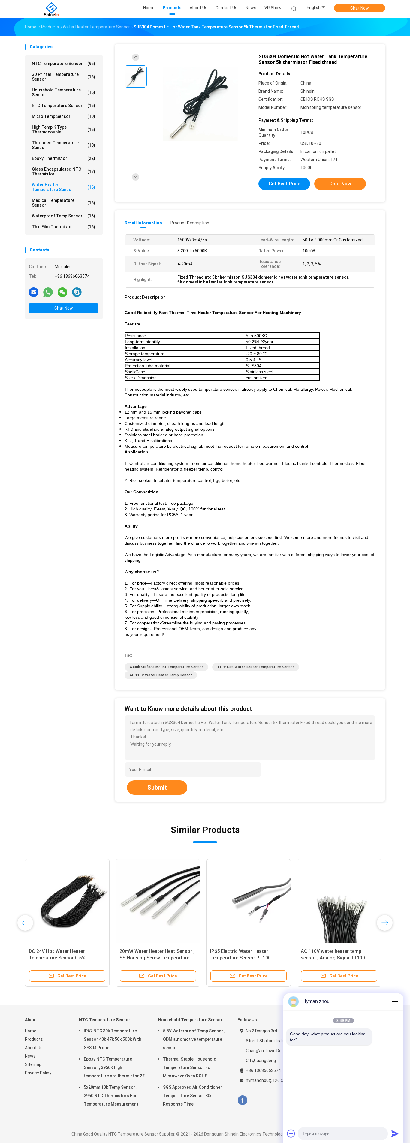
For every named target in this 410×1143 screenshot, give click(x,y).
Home (30, 1030)
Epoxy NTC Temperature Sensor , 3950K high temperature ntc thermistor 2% (115, 1067)
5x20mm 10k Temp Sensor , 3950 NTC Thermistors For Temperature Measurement (111, 1095)
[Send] (395, 1133)
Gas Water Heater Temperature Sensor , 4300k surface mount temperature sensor (77, 957)
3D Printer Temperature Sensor (63, 77)
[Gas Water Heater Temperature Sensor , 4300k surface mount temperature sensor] (82, 901)
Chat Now (359, 8)
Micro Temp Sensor (63, 116)
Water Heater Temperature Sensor (63, 187)
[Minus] (395, 1001)
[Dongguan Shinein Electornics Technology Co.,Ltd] (51, 9)
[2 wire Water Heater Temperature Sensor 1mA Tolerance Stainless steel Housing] (263, 901)
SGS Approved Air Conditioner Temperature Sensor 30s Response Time (192, 1095)
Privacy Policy (38, 1072)
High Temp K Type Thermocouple (63, 129)
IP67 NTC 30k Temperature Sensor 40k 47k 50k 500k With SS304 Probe (112, 1039)
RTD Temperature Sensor (63, 105)
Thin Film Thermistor (63, 226)
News (30, 1056)
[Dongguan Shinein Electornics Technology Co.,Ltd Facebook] (242, 1100)
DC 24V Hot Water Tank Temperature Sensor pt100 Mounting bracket (163, 957)
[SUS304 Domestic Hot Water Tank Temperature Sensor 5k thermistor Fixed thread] (200, 104)
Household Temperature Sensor (63, 92)
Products (34, 1039)
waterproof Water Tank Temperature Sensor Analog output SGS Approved (346, 957)
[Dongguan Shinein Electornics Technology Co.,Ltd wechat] (62, 292)
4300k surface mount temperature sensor (166, 667)
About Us (34, 1047)
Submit (157, 787)
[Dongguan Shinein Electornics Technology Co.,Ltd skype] (77, 292)
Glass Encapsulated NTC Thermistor (63, 171)
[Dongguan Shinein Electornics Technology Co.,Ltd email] (33, 292)
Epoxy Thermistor (63, 158)
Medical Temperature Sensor (63, 203)
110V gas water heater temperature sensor (255, 667)
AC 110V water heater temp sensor (161, 675)
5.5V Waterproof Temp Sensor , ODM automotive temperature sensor (194, 1039)
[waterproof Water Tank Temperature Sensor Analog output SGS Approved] (354, 901)
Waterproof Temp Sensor (63, 216)
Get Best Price (284, 184)
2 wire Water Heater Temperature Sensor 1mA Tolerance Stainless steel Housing (261, 957)
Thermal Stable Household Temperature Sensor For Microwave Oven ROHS (189, 1067)
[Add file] (291, 1133)
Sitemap (33, 1064)
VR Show (273, 7)
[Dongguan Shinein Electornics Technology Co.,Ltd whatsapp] (48, 292)
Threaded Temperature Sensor (63, 145)
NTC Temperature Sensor (63, 63)
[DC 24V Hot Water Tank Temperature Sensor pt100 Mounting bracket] (172, 901)
